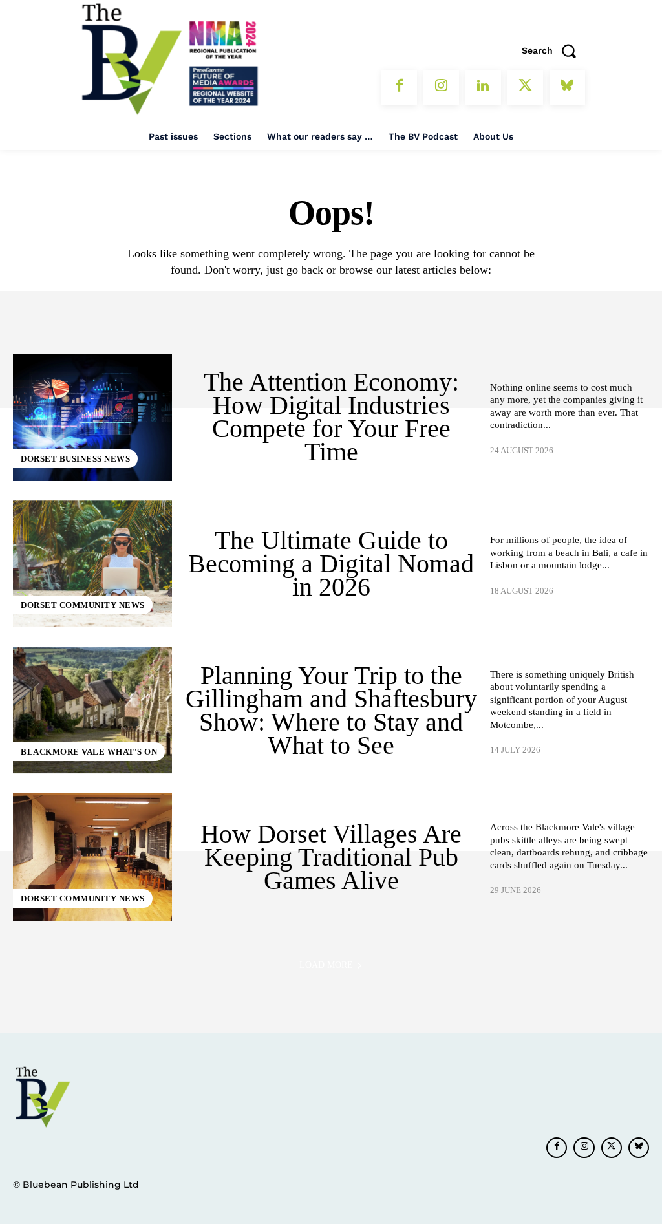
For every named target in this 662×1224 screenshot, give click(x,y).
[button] (553, 50)
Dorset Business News (75, 459)
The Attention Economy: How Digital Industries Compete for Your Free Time (331, 416)
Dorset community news (83, 605)
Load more (326, 965)
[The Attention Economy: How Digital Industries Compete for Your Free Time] (92, 417)
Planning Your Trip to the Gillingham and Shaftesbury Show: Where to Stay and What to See (331, 710)
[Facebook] (399, 87)
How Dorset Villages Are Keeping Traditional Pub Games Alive (331, 857)
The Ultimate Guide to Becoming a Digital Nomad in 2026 (331, 563)
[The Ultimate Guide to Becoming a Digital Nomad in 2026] (92, 564)
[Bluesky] (567, 87)
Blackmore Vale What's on (89, 752)
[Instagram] (441, 87)
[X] (525, 87)
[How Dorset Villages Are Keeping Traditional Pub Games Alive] (92, 857)
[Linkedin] (483, 87)
